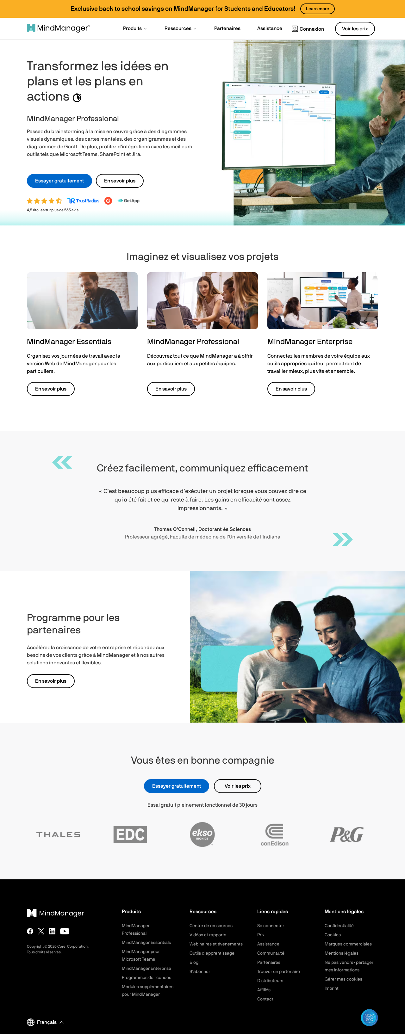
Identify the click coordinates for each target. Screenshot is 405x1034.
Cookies (333, 935)
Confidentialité (339, 926)
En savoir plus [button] (119, 180)
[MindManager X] (41, 931)
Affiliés (264, 990)
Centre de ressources (211, 926)
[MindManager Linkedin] (52, 931)
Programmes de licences (146, 978)
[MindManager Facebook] (30, 931)
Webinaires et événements (216, 944)
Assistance (268, 944)
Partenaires (268, 962)
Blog (194, 962)
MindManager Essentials (146, 942)
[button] (135, 29)
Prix (261, 935)
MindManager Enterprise (146, 968)
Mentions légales (341, 953)
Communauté (270, 953)
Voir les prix (238, 786)
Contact (265, 999)
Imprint (332, 988)
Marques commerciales (348, 944)
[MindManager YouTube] (64, 931)
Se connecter (270, 926)
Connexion (312, 29)
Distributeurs (270, 981)
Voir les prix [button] (355, 28)
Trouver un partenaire (278, 971)
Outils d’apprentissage (212, 953)
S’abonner (200, 971)
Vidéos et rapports (208, 935)
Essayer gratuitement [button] (59, 180)
